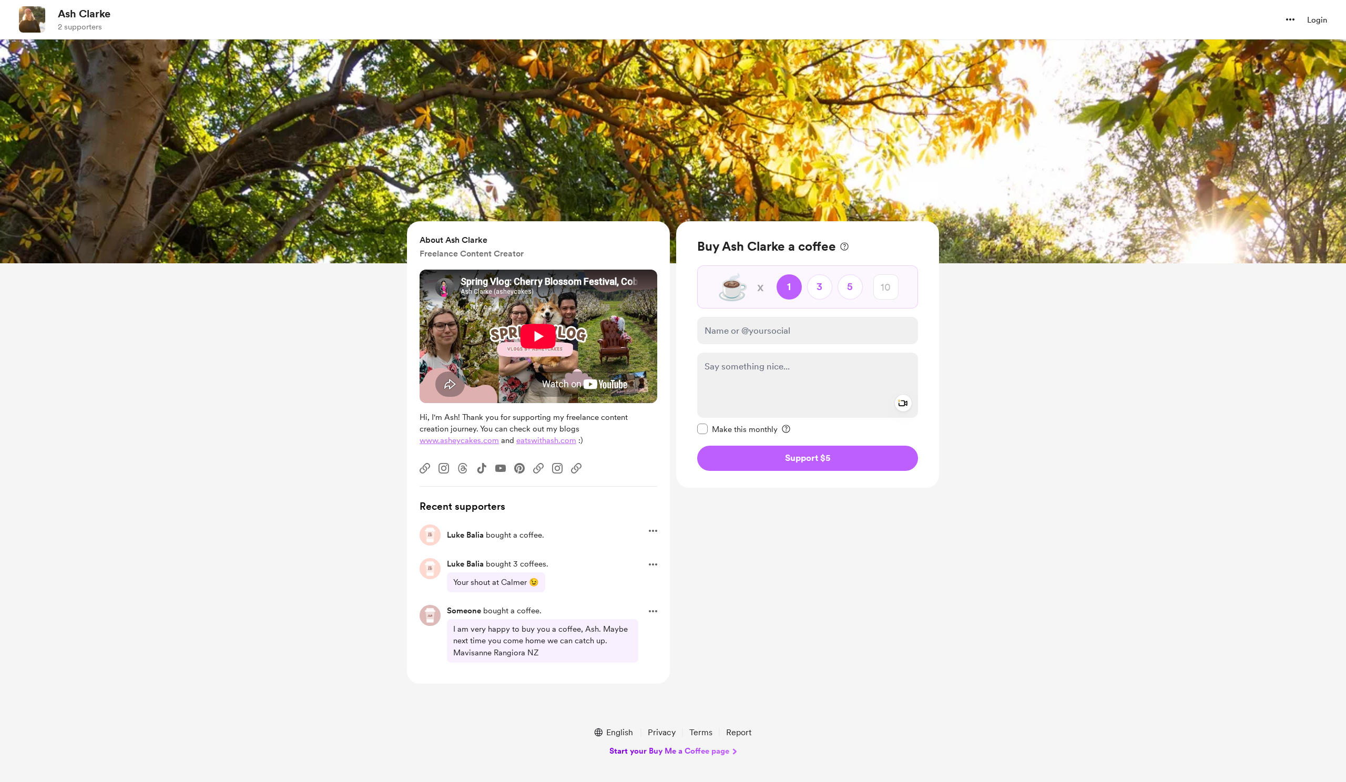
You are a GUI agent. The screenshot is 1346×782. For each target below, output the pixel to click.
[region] (807, 354)
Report (738, 732)
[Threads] (462, 468)
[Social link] (425, 468)
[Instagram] (444, 468)
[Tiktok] (481, 468)
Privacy (662, 732)
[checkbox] (737, 429)
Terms (700, 732)
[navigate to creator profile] (32, 19)
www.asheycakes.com (459, 440)
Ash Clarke (84, 13)
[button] (1290, 19)
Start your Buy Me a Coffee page (669, 751)
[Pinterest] (519, 468)
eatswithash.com (546, 440)
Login (1317, 20)
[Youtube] (500, 468)
